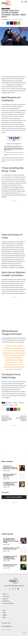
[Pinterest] (15, 23)
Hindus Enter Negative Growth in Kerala (10, 565)
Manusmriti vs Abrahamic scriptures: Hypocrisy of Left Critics (10, 467)
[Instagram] (13, 589)
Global (3, 8)
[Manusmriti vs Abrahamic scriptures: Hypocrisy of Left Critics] (22, 468)
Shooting (11, 404)
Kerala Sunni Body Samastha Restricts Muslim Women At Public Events (11, 540)
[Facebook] (8, 23)
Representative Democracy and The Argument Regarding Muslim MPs (7, 418)
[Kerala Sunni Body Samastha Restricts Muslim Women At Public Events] (23, 541)
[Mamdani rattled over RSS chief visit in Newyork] (22, 476)
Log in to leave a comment (14, 497)
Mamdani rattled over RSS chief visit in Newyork (10, 476)
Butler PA (15, 402)
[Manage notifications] (24, 632)
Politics (7, 8)
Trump (16, 404)
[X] (11, 23)
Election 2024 (21, 402)
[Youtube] (18, 589)
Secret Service (5, 404)
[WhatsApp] (18, 23)
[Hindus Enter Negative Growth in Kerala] (23, 567)
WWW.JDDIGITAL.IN (7, 629)
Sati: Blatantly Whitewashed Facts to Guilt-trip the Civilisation (21, 418)
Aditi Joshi (5, 19)
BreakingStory (9, 402)
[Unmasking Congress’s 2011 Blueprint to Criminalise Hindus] (22, 484)
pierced (4, 84)
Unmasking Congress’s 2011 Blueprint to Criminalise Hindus (10, 484)
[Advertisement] (14, 62)
